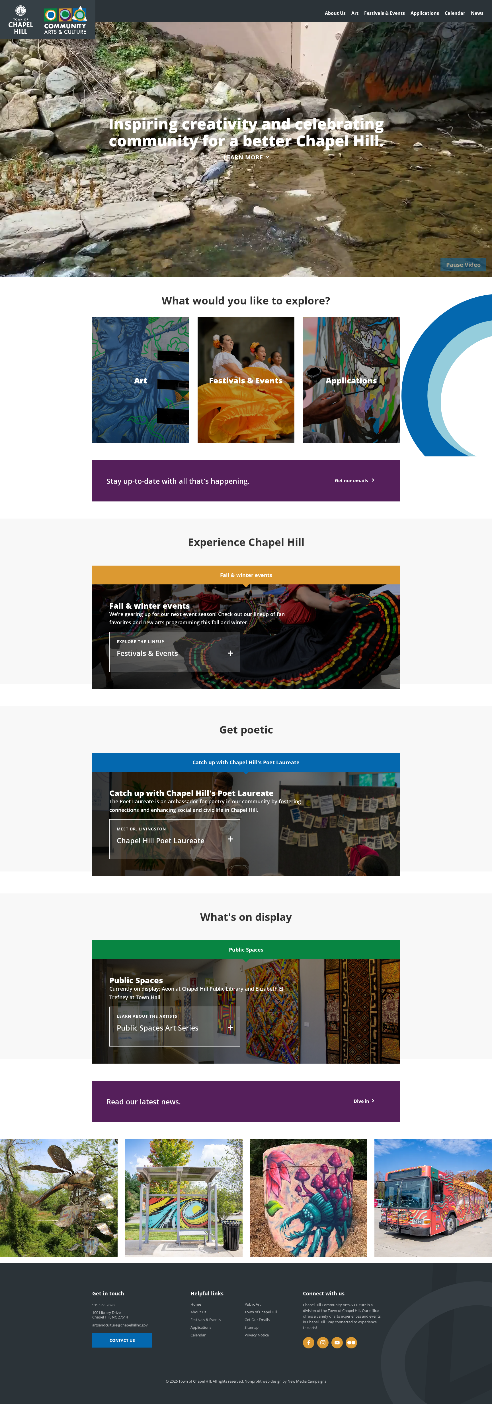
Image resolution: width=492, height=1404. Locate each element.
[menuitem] (335, 14)
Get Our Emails (257, 1319)
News (477, 13)
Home (195, 1304)
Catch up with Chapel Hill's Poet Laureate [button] (246, 762)
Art (354, 13)
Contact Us (122, 1340)
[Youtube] (337, 1342)
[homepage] (65, 19)
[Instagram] (323, 1342)
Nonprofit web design (263, 1381)
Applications (425, 13)
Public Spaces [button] (246, 949)
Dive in (361, 1101)
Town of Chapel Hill (261, 1311)
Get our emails (352, 481)
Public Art (253, 1304)
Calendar (455, 13)
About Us (335, 13)
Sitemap (252, 1327)
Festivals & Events (384, 13)
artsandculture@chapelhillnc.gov (120, 1325)
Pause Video (463, 265)
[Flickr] (351, 1342)
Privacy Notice (257, 1335)
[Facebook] (308, 1342)
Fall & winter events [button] (246, 575)
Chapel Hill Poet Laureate (160, 840)
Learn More (243, 157)
